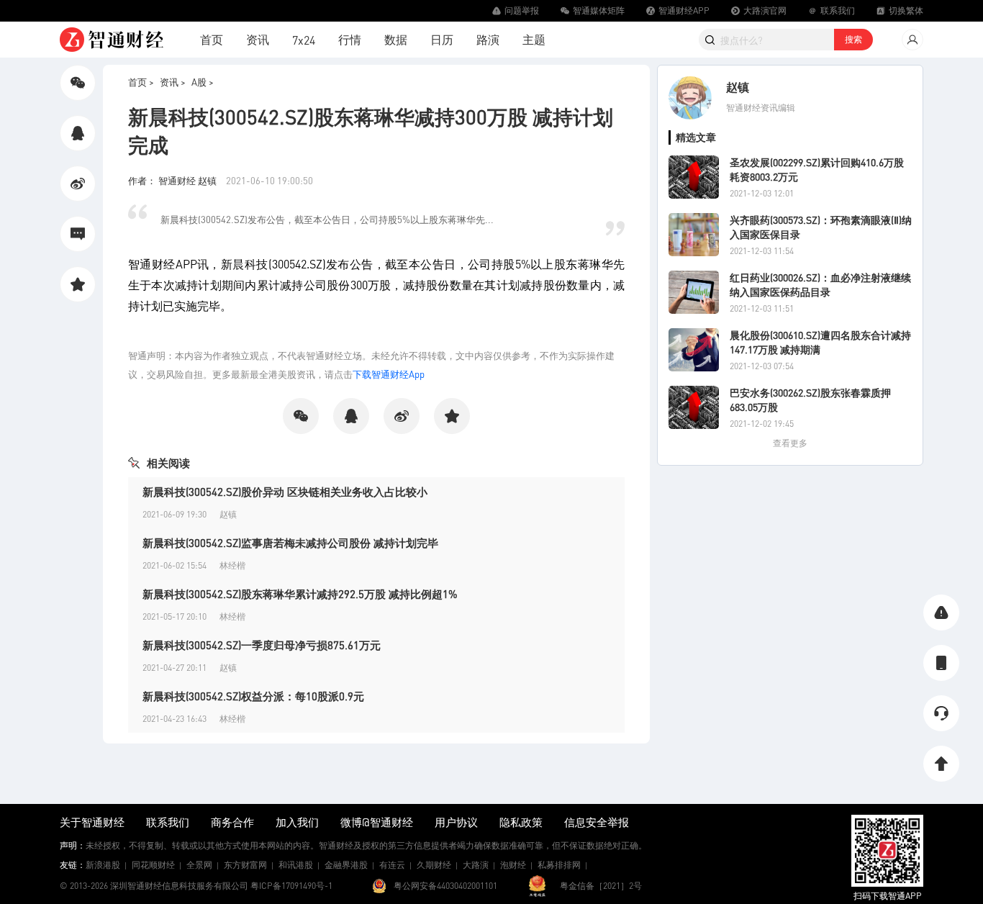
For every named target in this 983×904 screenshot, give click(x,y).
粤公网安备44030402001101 (445, 885)
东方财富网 (245, 864)
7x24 (303, 40)
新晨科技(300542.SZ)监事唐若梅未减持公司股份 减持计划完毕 (290, 542)
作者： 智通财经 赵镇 (173, 180)
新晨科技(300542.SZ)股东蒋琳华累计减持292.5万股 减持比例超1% (300, 594)
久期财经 (434, 864)
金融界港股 (346, 864)
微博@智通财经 (376, 822)
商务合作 (232, 822)
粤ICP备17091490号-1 (291, 885)
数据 (395, 39)
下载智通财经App (389, 374)
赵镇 (737, 86)
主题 (533, 39)
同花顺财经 (153, 864)
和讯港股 (295, 864)
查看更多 (790, 443)
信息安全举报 (596, 822)
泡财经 (513, 864)
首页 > (141, 82)
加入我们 (297, 822)
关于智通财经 (92, 822)
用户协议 (456, 822)
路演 (487, 39)
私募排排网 (559, 864)
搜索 (853, 39)
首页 (211, 39)
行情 (349, 39)
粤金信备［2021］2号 (601, 885)
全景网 (199, 864)
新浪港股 (103, 864)
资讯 (257, 39)
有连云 (392, 864)
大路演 (476, 864)
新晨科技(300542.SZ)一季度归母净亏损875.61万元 (261, 645)
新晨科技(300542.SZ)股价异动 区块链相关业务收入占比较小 (284, 491)
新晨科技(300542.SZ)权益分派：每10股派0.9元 (253, 696)
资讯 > (173, 82)
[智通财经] (111, 39)
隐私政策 (521, 822)
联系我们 (167, 822)
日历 (441, 39)
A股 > (202, 82)
